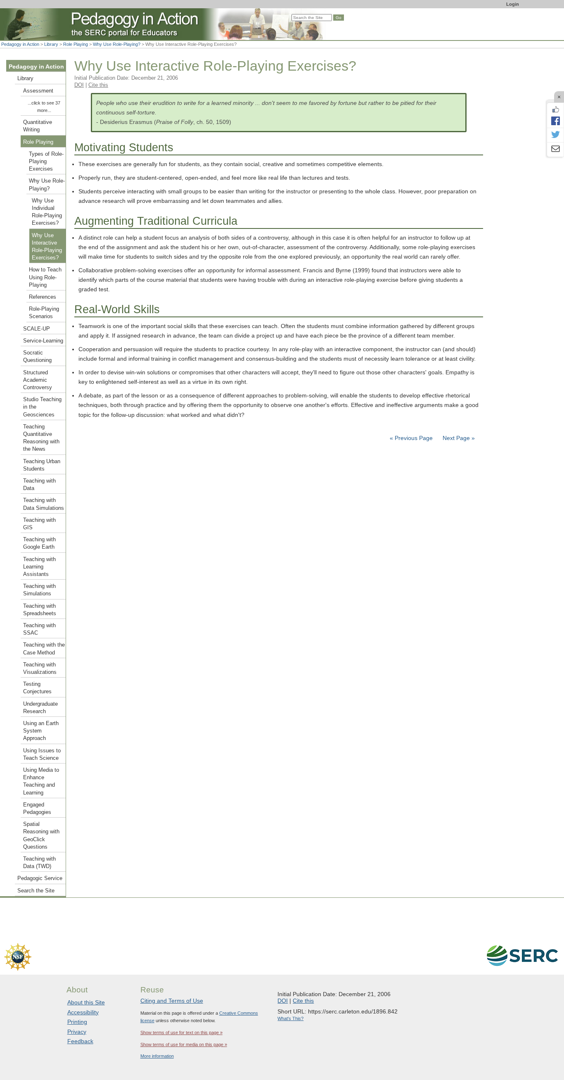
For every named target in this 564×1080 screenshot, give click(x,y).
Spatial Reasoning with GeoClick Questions (41, 835)
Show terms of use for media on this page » (183, 1044)
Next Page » (458, 438)
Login (512, 4)
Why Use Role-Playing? (116, 44)
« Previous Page (411, 438)
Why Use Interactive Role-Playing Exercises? (47, 247)
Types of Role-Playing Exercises (46, 161)
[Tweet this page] (555, 135)
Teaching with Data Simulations (43, 504)
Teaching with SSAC (39, 629)
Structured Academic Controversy (37, 380)
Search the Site (36, 891)
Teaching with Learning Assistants (39, 567)
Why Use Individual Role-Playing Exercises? (47, 212)
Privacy (76, 1031)
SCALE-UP (36, 329)
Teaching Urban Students (41, 465)
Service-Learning (43, 341)
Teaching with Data (39, 484)
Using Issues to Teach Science (42, 754)
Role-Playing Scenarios (44, 312)
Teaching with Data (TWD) (39, 862)
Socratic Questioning (37, 356)
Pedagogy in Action (20, 44)
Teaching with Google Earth (39, 543)
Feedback (80, 1041)
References (42, 297)
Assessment (38, 91)
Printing (77, 1021)
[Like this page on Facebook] (555, 109)
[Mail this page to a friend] (555, 150)
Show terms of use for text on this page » (181, 1032)
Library (51, 44)
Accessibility (83, 1012)
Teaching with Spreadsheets (39, 609)
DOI (79, 85)
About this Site (86, 1002)
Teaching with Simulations (39, 590)
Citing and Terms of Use (171, 1000)
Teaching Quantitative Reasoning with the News (41, 438)
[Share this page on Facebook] (555, 121)
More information (157, 1056)
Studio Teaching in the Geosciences (42, 407)
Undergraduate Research (40, 707)
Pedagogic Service (39, 878)
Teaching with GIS (39, 523)
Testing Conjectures (37, 688)
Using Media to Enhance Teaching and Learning (41, 781)
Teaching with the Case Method (44, 648)
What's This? (290, 1018)
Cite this (98, 85)
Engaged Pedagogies (37, 808)
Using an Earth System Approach (41, 731)
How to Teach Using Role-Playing (45, 277)
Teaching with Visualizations (40, 668)
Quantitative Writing (37, 126)
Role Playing (75, 44)
